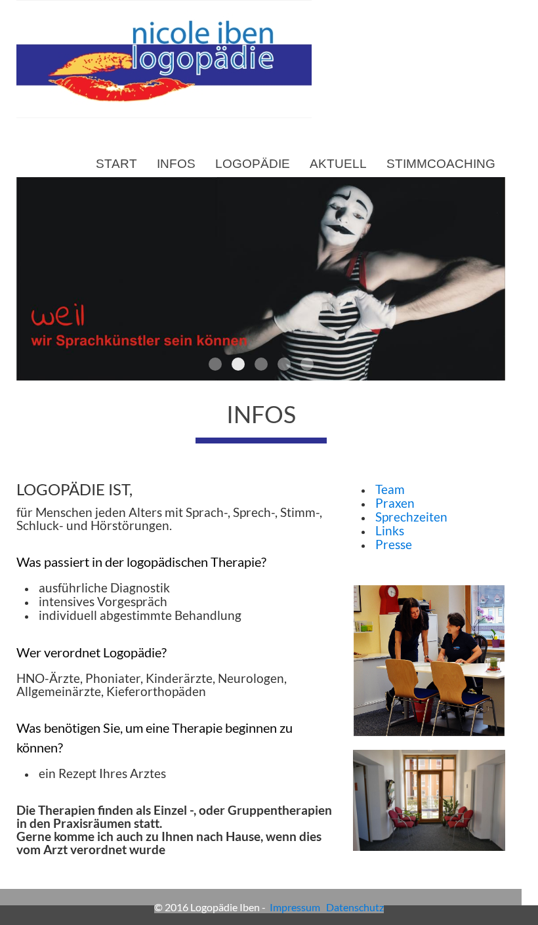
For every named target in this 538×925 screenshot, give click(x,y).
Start (116, 164)
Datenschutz (355, 907)
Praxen (394, 503)
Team (389, 489)
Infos (176, 164)
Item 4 (284, 364)
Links (389, 531)
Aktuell (338, 164)
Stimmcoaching (440, 164)
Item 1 (215, 364)
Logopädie (252, 164)
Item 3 (261, 364)
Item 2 (238, 364)
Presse (393, 544)
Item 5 (307, 364)
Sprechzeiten (410, 517)
